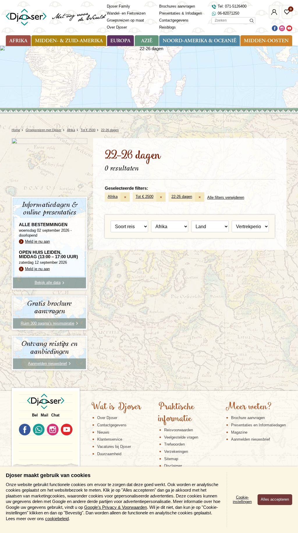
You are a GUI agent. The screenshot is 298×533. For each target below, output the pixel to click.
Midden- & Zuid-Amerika (69, 41)
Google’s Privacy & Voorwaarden (115, 507)
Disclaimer (173, 466)
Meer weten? (248, 407)
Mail (44, 415)
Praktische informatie (176, 413)
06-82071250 (228, 13)
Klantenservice (109, 439)
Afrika (18, 41)
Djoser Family (118, 6)
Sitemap (171, 459)
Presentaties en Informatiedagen (258, 425)
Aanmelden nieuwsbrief (250, 439)
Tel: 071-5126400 (232, 6)
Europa (120, 41)
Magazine (239, 432)
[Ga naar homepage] (56, 17)
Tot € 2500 (144, 196)
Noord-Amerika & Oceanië (199, 41)
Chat (55, 415)
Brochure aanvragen (248, 418)
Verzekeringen (176, 451)
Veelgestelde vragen (181, 437)
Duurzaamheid (109, 454)
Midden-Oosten (266, 41)
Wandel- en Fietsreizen (126, 13)
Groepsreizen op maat (125, 20)
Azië (146, 41)
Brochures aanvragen (177, 6)
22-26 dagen (181, 196)
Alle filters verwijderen (225, 197)
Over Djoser (117, 27)
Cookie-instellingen (242, 499)
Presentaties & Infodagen (180, 13)
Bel (35, 415)
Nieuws (103, 432)
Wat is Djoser (116, 407)
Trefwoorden (174, 444)
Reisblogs (167, 27)
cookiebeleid (57, 518)
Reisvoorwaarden (178, 430)
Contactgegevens (174, 20)
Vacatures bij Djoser (114, 446)
